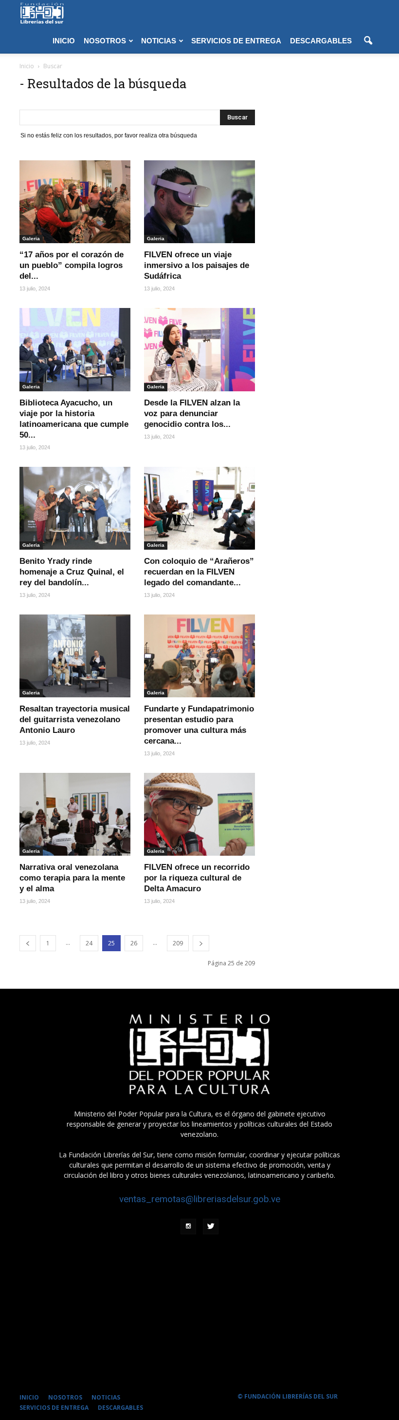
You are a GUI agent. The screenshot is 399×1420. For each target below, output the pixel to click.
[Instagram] (188, 1226)
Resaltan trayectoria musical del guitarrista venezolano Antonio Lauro (74, 719)
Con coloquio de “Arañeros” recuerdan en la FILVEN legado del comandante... (199, 571)
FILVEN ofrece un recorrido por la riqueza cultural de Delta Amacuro (197, 878)
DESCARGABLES (321, 41)
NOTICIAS (158, 41)
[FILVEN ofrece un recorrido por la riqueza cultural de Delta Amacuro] (199, 814)
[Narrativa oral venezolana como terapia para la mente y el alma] (74, 814)
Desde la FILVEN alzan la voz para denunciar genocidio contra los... (192, 413)
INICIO (64, 41)
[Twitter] (210, 1226)
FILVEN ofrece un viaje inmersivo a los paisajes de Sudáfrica (196, 265)
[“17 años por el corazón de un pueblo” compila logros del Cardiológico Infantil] (74, 201)
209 (178, 943)
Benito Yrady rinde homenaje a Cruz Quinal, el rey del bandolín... (71, 571)
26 (133, 943)
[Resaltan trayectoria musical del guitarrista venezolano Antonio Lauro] (74, 655)
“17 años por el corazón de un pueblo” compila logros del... (71, 265)
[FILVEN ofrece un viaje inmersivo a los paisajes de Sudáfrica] (199, 201)
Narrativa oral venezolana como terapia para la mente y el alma (72, 878)
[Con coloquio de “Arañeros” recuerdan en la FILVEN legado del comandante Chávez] (199, 508)
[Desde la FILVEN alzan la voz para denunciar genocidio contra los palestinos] (199, 349)
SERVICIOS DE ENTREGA (236, 41)
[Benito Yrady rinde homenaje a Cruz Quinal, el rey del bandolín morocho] (74, 508)
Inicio (26, 66)
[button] (368, 41)
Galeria (31, 238)
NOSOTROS (105, 41)
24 (89, 943)
